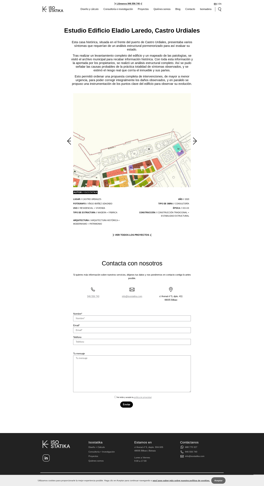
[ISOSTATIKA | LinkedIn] (46, 458)
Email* (76, 325)
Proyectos (143, 9)
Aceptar (218, 480)
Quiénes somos (162, 9)
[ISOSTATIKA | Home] (53, 9)
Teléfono (77, 337)
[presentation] (69, 141)
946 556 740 (93, 296)
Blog (177, 9)
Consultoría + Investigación (101, 451)
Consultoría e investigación (118, 9)
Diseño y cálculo (90, 9)
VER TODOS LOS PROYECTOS (132, 235)
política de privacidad (143, 397)
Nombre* (77, 313)
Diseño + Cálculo (96, 447)
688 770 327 (191, 447)
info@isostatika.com (132, 296)
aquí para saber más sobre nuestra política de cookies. (181, 480)
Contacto (190, 9)
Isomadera (205, 9)
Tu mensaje (79, 353)
